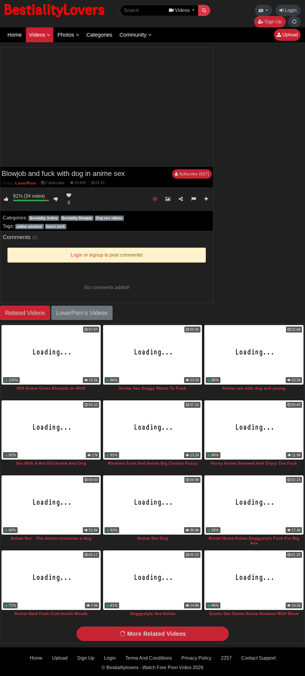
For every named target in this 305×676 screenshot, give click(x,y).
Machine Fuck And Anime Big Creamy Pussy (152, 463)
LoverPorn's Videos (82, 313)
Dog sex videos (109, 218)
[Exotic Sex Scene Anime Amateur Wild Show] (254, 580)
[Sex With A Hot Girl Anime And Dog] (51, 430)
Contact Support (258, 658)
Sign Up (272, 21)
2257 (226, 658)
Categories (99, 35)
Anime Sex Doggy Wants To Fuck (152, 388)
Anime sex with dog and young (254, 388)
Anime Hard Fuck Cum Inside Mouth (51, 613)
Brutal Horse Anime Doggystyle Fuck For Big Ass (253, 540)
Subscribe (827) (193, 173)
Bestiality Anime (44, 218)
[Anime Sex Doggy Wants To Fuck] (152, 355)
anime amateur (29, 226)
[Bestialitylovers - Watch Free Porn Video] (55, 10)
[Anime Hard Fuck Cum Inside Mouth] (51, 580)
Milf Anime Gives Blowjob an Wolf (51, 388)
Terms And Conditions (148, 658)
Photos (66, 35)
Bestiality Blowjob (77, 218)
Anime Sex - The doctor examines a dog (50, 538)
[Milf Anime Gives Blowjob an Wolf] (51, 355)
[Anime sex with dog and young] (254, 355)
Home (14, 35)
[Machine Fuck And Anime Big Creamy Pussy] (152, 430)
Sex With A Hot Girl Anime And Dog (51, 463)
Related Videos (25, 313)
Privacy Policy (196, 658)
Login (290, 10)
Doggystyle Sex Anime (152, 613)
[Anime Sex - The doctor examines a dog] (51, 505)
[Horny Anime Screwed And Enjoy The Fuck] (254, 430)
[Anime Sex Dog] (152, 505)
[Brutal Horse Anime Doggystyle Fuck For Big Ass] (254, 505)
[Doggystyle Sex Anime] (152, 580)
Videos (38, 35)
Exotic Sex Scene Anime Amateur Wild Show (254, 613)
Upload (289, 34)
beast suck (55, 226)
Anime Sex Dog (152, 538)
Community (133, 35)
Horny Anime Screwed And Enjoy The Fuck (254, 463)
